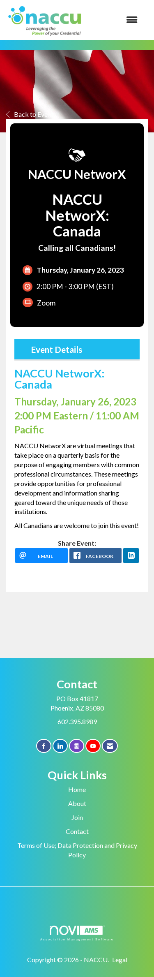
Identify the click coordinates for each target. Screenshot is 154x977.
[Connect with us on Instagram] (76, 746)
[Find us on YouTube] (93, 746)
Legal (119, 959)
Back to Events (35, 114)
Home (77, 789)
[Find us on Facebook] (43, 746)
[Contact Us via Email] (110, 746)
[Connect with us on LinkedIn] (60, 746)
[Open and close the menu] (115, 20)
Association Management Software (77, 939)
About (77, 803)
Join (77, 817)
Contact (77, 831)
